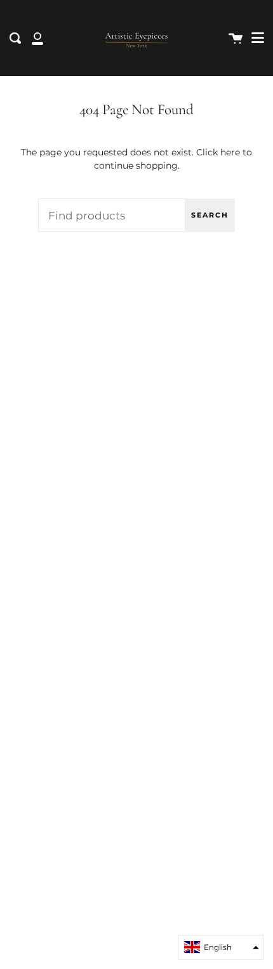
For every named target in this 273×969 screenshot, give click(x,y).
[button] (220, 947)
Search (210, 215)
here (230, 152)
